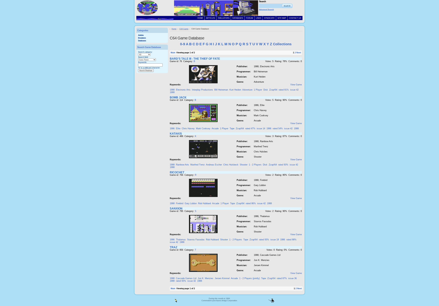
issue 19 (274, 239)
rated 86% (251, 203)
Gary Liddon (191, 203)
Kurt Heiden (235, 89)
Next (298, 52)
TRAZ (173, 247)
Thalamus (181, 239)
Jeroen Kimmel (222, 278)
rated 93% (283, 164)
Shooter (243, 164)
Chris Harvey (188, 128)
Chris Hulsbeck (230, 164)
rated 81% (284, 89)
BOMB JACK (178, 97)
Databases (142, 41)
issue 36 (292, 278)
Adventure (247, 89)
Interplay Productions (202, 89)
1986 (172, 128)
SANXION (176, 208)
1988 (172, 89)
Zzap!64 (273, 89)
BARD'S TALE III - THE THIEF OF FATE (195, 58)
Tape (232, 128)
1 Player (258, 89)
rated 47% (250, 128)
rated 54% (278, 128)
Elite (178, 128)
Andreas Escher (214, 164)
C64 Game (183, 29)
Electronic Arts (183, 89)
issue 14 (261, 128)
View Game (296, 84)
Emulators (142, 38)
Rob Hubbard (204, 203)
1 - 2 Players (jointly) (249, 278)
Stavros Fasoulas (196, 239)
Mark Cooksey (203, 128)
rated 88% (291, 239)
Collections (282, 44)
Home (173, 29)
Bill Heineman (221, 89)
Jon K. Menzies (205, 278)
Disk (265, 89)
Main (173, 52)
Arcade (215, 128)
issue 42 (294, 89)
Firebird (179, 203)
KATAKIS (176, 133)
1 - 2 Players (255, 164)
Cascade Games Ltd (186, 278)
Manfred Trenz (197, 164)
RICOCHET (177, 172)
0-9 (182, 44)
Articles (141, 35)
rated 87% (282, 278)
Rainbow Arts (182, 164)
